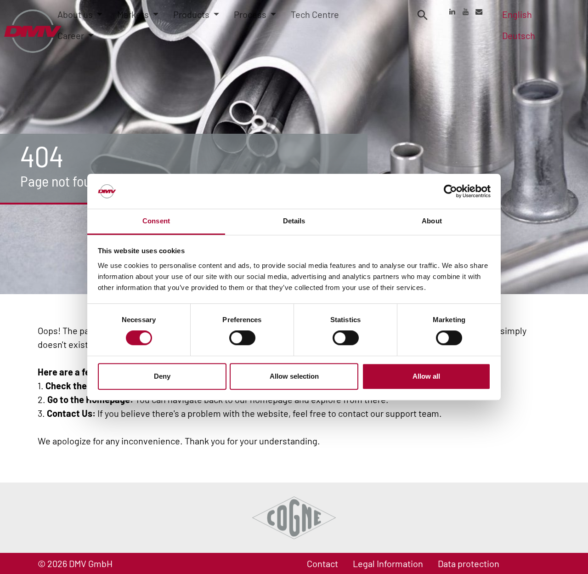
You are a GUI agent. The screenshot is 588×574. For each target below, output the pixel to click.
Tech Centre (315, 14)
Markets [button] (134, 14)
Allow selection (294, 376)
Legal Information (388, 563)
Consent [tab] (156, 221)
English (517, 14)
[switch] (242, 337)
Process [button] (251, 14)
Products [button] (192, 14)
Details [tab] (294, 221)
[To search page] (422, 14)
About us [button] (76, 14)
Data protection (468, 563)
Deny (162, 376)
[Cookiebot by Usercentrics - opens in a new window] (450, 191)
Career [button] (71, 35)
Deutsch (518, 35)
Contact (322, 563)
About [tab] (432, 221)
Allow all (426, 376)
